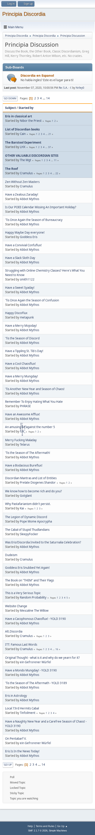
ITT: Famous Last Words (21, 645)
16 (56, 649)
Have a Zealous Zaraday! (21, 194)
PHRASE (25, 406)
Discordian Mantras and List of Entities (31, 478)
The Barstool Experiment (23, 142)
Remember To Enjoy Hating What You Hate (34, 402)
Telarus (25, 445)
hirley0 (80, 88)
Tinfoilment (27, 713)
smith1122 (27, 279)
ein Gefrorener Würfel (35, 662)
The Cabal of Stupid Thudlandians (27, 530)
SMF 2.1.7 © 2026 (38, 830)
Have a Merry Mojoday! (21, 326)
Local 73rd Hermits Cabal (22, 708)
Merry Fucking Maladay (21, 440)
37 (49, 147)
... (44, 98)
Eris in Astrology (16, 696)
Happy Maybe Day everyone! (25, 232)
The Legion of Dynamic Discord (26, 517)
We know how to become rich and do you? (33, 491)
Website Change (16, 606)
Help (30, 826)
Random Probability (33, 597)
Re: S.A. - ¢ (65, 88)
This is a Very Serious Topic (23, 593)
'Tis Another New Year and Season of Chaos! (35, 389)
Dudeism (11, 555)
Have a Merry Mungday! (21, 376)
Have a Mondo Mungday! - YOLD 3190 (31, 670)
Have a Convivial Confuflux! (23, 245)
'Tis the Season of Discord (22, 338)
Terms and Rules (45, 826)
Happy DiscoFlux (16, 313)
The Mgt (25, 160)
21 (49, 134)
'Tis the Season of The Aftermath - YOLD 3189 (36, 683)
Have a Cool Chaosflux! (20, 364)
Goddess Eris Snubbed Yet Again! (27, 568)
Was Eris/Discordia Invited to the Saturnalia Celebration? (43, 542)
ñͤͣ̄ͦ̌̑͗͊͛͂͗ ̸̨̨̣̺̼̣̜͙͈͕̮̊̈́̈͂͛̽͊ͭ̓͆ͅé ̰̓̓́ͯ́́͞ (22, 431)
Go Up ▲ (62, 826)
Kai (22, 508)
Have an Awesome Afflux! (22, 414)
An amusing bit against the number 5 (30, 427)
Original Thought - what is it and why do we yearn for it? (42, 658)
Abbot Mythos (29, 199)
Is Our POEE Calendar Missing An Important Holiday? (40, 207)
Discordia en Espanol (37, 75)
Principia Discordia (23, 14)
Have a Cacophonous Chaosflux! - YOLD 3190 (35, 619)
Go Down (10, 98)
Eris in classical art (18, 116)
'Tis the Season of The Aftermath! (27, 453)
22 (56, 173)
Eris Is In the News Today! (22, 751)
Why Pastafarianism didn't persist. (28, 504)
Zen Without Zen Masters (22, 182)
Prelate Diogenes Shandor (38, 483)
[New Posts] (12, 78)
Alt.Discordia (13, 631)
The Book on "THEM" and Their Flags (29, 580)
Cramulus (26, 173)
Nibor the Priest (31, 121)
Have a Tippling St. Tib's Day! (24, 351)
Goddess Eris (28, 237)
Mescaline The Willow (34, 611)
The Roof (11, 169)
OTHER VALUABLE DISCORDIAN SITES (31, 156)
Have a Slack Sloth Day (20, 258)
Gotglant (26, 496)
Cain (23, 134)
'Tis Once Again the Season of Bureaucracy (34, 220)
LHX (22, 147)
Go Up (8, 764)
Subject (10, 108)
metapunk (27, 317)
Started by (26, 108)
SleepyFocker (29, 534)
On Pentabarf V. (16, 739)
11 (55, 160)
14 (48, 98)
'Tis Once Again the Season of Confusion (32, 300)
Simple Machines (58, 830)
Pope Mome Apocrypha (36, 521)
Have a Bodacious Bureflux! (23, 465)
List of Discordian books (22, 129)
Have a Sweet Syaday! (19, 288)
